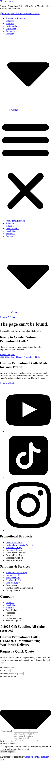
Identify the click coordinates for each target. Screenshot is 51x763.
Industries (10, 23)
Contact (14, 110)
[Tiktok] (28, 477)
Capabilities (11, 28)
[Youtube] (28, 431)
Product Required (8, 676)
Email (3, 670)
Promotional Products (15, 18)
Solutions (10, 21)
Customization (12, 26)
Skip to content (6, 1)
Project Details (7, 741)
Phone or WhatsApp (9, 673)
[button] (25, 165)
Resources (10, 31)
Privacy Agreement (8, 743)
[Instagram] (28, 530)
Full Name (5, 667)
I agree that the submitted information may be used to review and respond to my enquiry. (25, 747)
